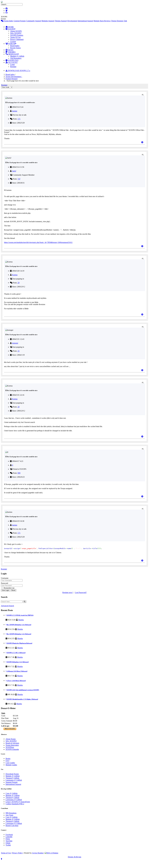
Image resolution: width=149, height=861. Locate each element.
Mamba (21, 620)
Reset (13, 590)
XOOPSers (10, 747)
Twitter (8, 845)
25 (18, 351)
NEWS (10, 50)
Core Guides (10, 763)
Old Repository (16, 58)
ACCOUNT (13, 62)
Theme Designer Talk (119, 21)
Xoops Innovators (12, 745)
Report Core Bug (12, 826)
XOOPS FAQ (12, 60)
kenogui (15, 343)
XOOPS (10, 29)
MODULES (13, 54)
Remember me (8, 588)
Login (12, 64)
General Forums (20, 21)
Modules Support (48, 21)
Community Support (33, 21)
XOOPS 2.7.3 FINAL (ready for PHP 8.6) (20, 615)
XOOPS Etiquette (12, 749)
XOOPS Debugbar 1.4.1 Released (18, 662)
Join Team (9, 815)
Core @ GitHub (11, 793)
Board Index (14, 46)
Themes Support (61, 21)
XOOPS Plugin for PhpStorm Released (19, 643)
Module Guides (11, 765)
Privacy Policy (17, 853)
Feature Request (11, 79)
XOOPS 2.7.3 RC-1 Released (16, 653)
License (13, 41)
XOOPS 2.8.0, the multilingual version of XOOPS (23, 690)
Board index (10, 74)
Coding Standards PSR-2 (15, 804)
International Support (85, 21)
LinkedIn (9, 837)
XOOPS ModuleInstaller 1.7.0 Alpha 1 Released (22, 699)
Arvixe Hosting (37, 853)
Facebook (9, 835)
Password (4, 583)
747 (19, 179)
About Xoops (11, 739)
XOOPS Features (16, 35)
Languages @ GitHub (14, 780)
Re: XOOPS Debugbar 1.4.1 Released (19, 625)
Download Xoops (12, 774)
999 (19, 473)
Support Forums (11, 782)
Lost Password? (81, 592)
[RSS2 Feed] (51, 853)
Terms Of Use (15, 37)
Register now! (67, 592)
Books (8, 759)
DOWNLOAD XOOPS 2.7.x (18, 71)
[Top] (142, 142)
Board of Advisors (12, 743)
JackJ (14, 171)
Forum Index (8, 21)
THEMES (11, 52)
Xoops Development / (14, 77)
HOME (11, 27)
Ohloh (8, 843)
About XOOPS (16, 31)
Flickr (8, 839)
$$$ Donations (11, 813)
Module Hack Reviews (102, 21)
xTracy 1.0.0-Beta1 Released (16, 680)
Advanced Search (7, 606)
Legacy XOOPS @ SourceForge (18, 802)
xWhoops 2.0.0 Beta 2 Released (17, 671)
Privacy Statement (17, 39)
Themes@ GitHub (12, 778)
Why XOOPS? (15, 33)
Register (13, 67)
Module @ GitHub (17, 56)
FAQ (7, 761)
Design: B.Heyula (74, 857)
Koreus (14, 275)
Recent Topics (15, 48)
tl (12, 465)
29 (18, 283)
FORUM (11, 44)
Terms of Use (6, 853)
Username (4, 578)
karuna (14, 111)
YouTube (9, 841)
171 (19, 119)
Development (72, 21)
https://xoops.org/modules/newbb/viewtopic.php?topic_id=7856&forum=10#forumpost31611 (38, 242)
